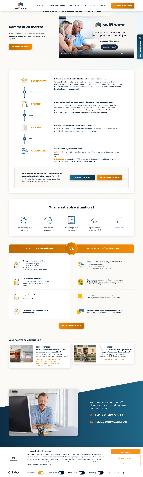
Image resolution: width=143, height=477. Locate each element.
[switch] (61, 472)
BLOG (103, 5)
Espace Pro (75, 5)
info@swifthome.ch (111, 422)
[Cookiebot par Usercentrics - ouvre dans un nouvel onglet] (13, 472)
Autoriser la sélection (125, 458)
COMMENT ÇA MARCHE (57, 6)
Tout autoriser (125, 452)
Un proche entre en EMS (112, 359)
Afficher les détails (114, 473)
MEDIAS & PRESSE (91, 5)
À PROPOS (41, 5)
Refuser (125, 464)
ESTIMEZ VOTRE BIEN (109, 178)
